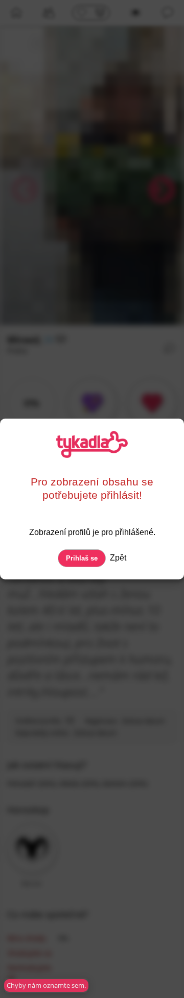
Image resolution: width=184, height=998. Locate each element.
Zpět (117, 557)
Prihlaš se (82, 558)
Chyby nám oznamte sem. (46, 985)
